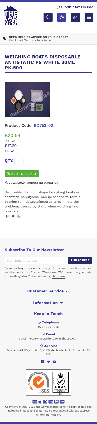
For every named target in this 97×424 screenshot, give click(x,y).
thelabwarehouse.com (50, 406)
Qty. (9, 160)
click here (58, 276)
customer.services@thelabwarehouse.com (48, 338)
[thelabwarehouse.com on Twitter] (48, 361)
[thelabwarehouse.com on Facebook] (42, 361)
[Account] (61, 17)
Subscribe (80, 260)
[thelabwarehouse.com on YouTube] (54, 361)
